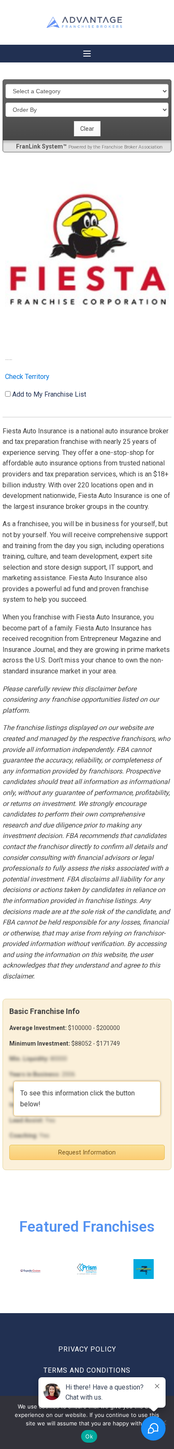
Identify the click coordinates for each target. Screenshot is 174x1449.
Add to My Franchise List (49, 394)
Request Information (87, 1152)
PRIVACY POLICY (87, 1349)
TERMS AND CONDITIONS (87, 1370)
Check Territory (27, 377)
